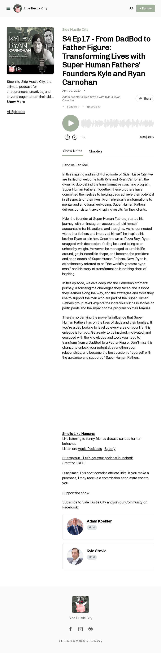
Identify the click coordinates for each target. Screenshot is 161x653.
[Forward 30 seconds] (75, 137)
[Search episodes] (132, 8)
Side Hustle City (35, 8)
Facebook (70, 507)
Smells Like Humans (78, 433)
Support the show (75, 493)
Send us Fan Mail (75, 165)
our (122, 502)
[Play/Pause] (70, 123)
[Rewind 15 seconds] (67, 137)
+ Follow (145, 8)
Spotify (110, 449)
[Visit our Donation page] (90, 629)
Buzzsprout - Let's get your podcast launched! (97, 458)
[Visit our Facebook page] (70, 629)
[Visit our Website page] (80, 629)
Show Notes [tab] (72, 151)
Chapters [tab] (96, 151)
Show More (16, 102)
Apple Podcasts (90, 449)
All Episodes (16, 112)
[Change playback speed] (83, 137)
